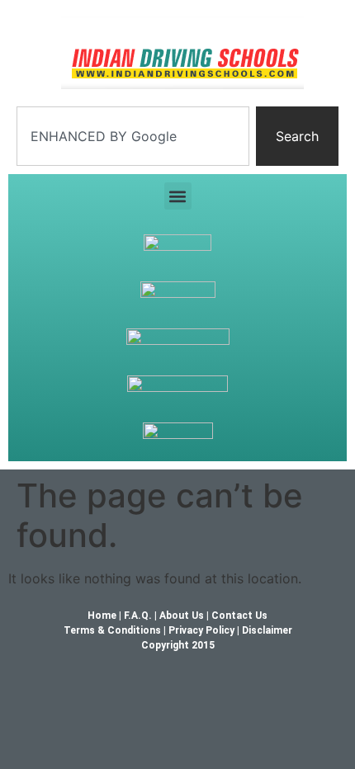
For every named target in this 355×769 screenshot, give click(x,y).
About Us (181, 615)
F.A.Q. (139, 615)
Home (103, 615)
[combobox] (133, 136)
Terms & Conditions (112, 630)
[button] (178, 196)
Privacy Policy (201, 630)
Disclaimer (267, 630)
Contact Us (239, 615)
